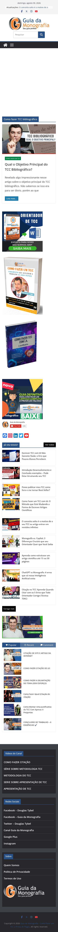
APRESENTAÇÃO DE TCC (17, 788)
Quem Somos (11, 865)
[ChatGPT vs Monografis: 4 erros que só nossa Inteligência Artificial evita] (11, 577)
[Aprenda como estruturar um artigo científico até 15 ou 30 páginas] (11, 560)
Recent (30, 645)
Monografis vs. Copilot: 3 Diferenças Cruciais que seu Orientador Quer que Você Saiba (37, 541)
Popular (12, 645)
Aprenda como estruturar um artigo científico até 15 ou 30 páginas (36, 558)
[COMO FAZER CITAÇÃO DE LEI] (12, 669)
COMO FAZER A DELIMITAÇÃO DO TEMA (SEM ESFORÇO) (36, 682)
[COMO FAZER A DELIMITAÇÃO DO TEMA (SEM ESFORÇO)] (12, 682)
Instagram (10, 843)
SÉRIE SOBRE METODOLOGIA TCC (23, 768)
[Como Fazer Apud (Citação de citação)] (12, 696)
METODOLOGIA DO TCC (17, 775)
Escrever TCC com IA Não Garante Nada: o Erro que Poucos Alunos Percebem (34, 456)
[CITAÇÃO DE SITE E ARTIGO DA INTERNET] (12, 655)
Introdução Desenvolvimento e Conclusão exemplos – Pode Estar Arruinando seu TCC (36, 473)
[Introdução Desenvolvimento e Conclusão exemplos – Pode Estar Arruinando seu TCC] (11, 474)
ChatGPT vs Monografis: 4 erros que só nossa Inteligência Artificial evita (37, 575)
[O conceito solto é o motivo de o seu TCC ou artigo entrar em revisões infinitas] (11, 526)
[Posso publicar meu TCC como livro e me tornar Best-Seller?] (11, 490)
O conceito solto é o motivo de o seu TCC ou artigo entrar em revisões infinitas (37, 524)
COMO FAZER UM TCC (13, 158)
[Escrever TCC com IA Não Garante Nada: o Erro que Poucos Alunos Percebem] (11, 457)
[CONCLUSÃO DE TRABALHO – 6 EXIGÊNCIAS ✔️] (12, 724)
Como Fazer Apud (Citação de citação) (36, 695)
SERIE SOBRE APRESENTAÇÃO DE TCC (25, 782)
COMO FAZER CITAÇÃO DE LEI (36, 668)
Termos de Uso (12, 878)
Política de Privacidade (17, 871)
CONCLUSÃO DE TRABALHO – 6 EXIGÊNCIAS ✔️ (37, 723)
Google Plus (10, 836)
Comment (48, 645)
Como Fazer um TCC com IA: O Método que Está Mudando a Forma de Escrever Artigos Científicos (36, 506)
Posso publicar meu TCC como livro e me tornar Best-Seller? (36, 489)
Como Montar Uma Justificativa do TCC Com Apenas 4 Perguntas (37, 710)
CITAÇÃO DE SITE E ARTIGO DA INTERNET (37, 654)
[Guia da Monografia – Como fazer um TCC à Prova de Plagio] (5, 45)
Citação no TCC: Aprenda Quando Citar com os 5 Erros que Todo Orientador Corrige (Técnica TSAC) (38, 594)
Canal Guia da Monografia (19, 830)
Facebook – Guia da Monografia (22, 817)
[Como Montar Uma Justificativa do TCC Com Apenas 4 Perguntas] (12, 710)
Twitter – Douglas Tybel (17, 823)
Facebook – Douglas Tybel (19, 810)
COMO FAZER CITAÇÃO (17, 762)
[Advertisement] (29, 78)
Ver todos (49, 444)
